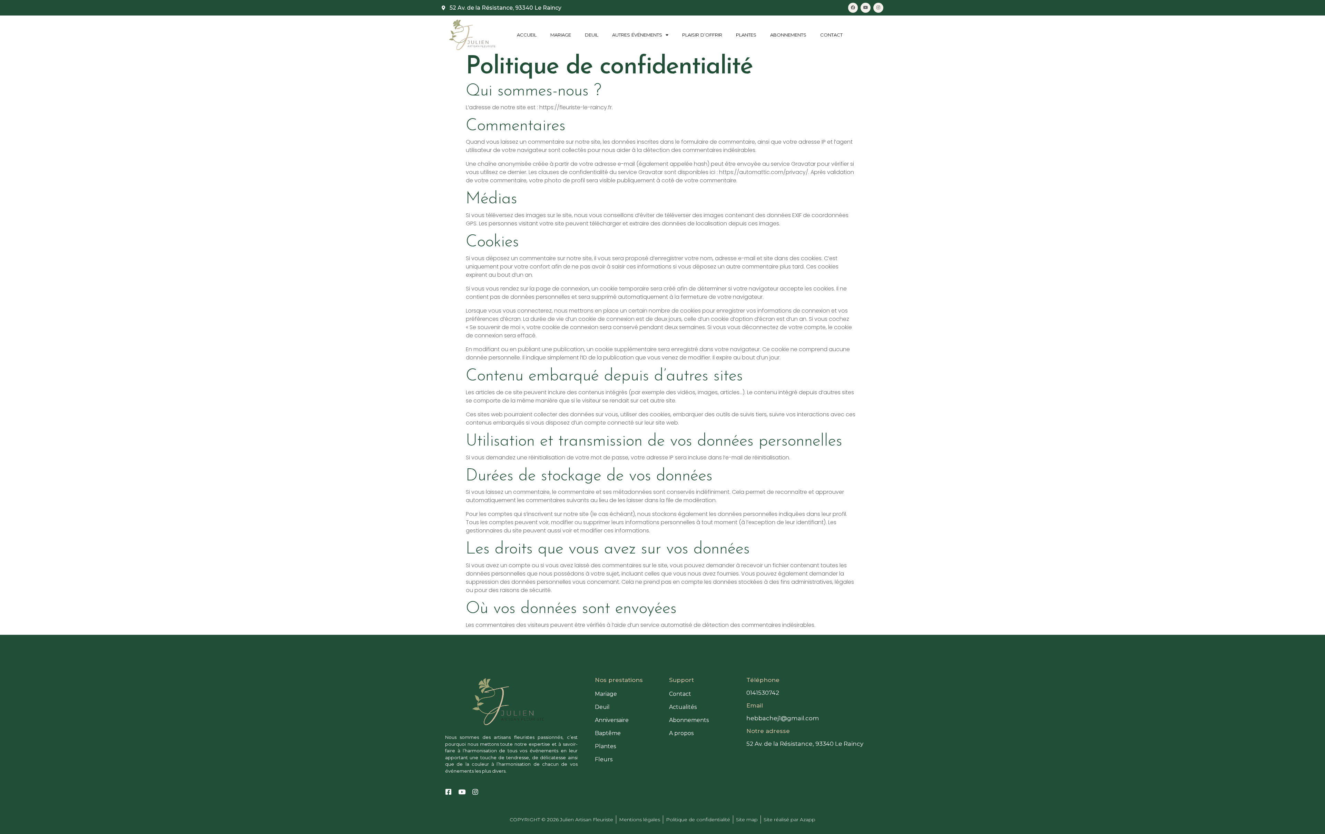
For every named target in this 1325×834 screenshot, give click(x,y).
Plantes (746, 35)
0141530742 (762, 692)
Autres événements (637, 35)
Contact (831, 35)
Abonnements (788, 35)
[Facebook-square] (448, 792)
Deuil (591, 35)
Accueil (527, 35)
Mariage (560, 35)
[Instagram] (878, 8)
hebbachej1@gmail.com (782, 718)
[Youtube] (866, 8)
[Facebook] (853, 8)
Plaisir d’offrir (702, 35)
